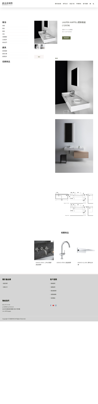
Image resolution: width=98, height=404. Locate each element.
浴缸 (3, 34)
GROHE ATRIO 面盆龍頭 (64, 262)
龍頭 (3, 31)
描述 (39, 56)
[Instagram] (56, 305)
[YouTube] (53, 305)
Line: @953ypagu (6, 311)
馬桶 (3, 25)
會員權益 (53, 298)
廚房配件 (4, 56)
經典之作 (5, 287)
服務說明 (53, 287)
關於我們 (5, 283)
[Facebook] (51, 305)
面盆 (3, 28)
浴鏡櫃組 (4, 37)
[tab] (39, 57)
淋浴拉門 (4, 42)
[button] (93, 3)
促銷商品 (6, 61)
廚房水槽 (4, 53)
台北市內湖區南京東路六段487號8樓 (11, 309)
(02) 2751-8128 (6, 304)
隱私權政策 (53, 290)
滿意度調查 (53, 294)
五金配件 (4, 39)
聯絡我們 (53, 283)
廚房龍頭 (4, 51)
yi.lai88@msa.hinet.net (8, 307)
